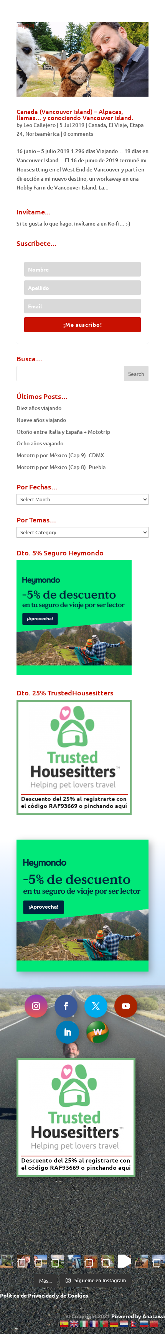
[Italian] (84, 1323)
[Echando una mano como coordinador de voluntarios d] (90, 1261)
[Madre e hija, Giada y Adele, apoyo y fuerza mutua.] (158, 1261)
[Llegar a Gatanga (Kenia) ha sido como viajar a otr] (141, 1261)
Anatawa (153, 1316)
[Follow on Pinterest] (97, 1032)
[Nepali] (134, 1323)
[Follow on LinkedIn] (67, 1032)
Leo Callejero (39, 124)
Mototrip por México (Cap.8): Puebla (61, 467)
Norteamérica (42, 133)
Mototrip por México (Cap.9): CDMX (60, 455)
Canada (97, 124)
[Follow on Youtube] (125, 1006)
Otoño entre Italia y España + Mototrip (63, 431)
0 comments (78, 133)
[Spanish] (64, 1323)
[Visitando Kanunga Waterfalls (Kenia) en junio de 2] (107, 1261)
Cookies (78, 1295)
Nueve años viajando (41, 419)
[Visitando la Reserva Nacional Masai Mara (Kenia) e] (40, 1261)
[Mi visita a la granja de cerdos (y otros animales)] (23, 1261)
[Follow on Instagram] (36, 1006)
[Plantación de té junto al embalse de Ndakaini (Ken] (57, 1261)
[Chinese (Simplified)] (154, 1323)
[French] (94, 1323)
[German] (114, 1323)
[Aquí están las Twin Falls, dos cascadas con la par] (6, 1261)
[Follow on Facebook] (66, 1006)
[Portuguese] (104, 1323)
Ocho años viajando (39, 443)
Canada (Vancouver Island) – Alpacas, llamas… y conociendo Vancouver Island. (74, 114)
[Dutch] (124, 1323)
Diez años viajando (38, 408)
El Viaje (118, 124)
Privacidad (41, 1295)
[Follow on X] (95, 1006)
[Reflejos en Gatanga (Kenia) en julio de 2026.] (74, 1261)
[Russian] (144, 1323)
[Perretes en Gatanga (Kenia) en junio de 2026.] (124, 1261)
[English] (74, 1323)
